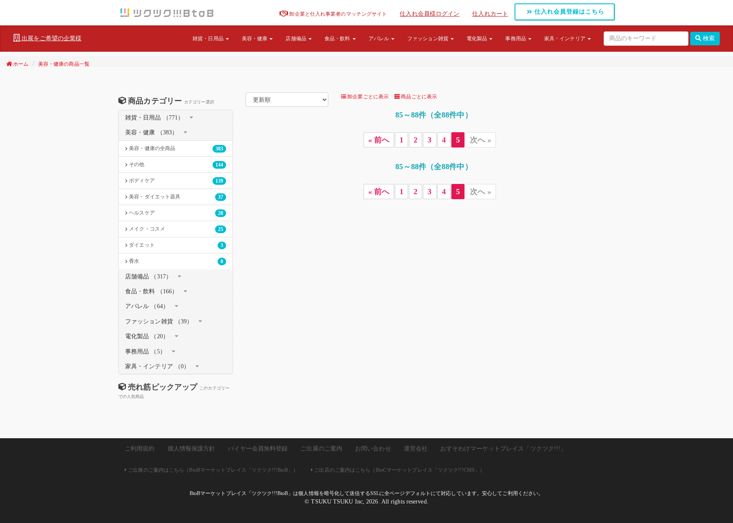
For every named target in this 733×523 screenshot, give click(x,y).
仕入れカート (490, 14)
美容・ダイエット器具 (175, 197)
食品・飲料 (338, 39)
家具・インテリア (565, 39)
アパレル (380, 39)
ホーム (20, 64)
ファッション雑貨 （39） (159, 321)
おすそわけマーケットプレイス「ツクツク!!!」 (503, 448)
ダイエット (175, 245)
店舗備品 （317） (148, 276)
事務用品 (516, 39)
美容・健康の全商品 (175, 148)
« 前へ (378, 140)
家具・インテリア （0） (157, 366)
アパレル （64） (147, 306)
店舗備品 (296, 39)
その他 (175, 164)
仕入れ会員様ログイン (429, 14)
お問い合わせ (373, 448)
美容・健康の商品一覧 (64, 64)
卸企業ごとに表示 (367, 97)
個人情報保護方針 (191, 448)
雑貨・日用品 (209, 39)
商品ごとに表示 (418, 97)
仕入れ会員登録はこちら (568, 11)
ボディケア (175, 181)
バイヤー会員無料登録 (258, 448)
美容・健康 (255, 39)
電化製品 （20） (147, 336)
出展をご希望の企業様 (50, 38)
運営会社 (416, 448)
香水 (175, 261)
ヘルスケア (175, 213)
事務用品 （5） (145, 351)
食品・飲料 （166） (151, 291)
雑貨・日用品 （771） (154, 117)
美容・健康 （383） (151, 132)
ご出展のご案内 (321, 448)
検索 (708, 38)
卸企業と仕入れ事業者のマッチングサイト (337, 14)
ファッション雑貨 (428, 39)
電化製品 (478, 39)
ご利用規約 (140, 448)
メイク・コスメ (175, 229)
